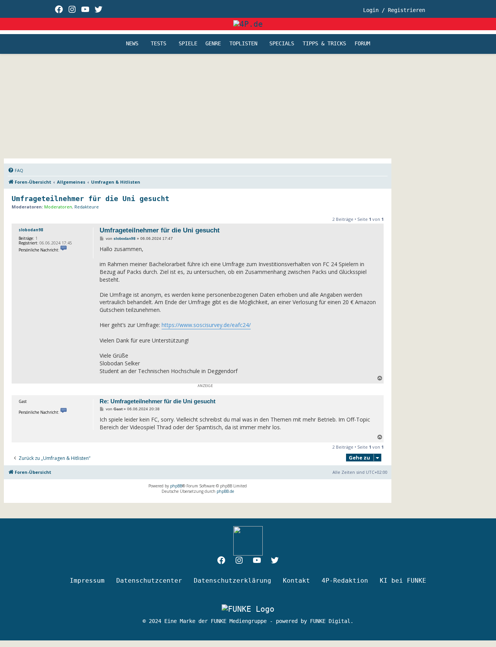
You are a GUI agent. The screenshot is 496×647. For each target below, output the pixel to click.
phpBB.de (225, 491)
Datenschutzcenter (149, 580)
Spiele (188, 44)
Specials (281, 44)
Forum (362, 44)
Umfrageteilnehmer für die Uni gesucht (90, 198)
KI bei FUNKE (403, 580)
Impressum (87, 580)
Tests (158, 44)
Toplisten (243, 44)
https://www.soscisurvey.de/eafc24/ (206, 325)
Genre (213, 44)
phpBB (176, 486)
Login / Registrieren (394, 10)
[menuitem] (15, 170)
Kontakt (296, 580)
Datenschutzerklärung (232, 580)
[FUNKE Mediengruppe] (248, 609)
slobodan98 (31, 229)
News (132, 44)
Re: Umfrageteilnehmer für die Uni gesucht (157, 401)
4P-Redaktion (345, 580)
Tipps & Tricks (324, 44)
